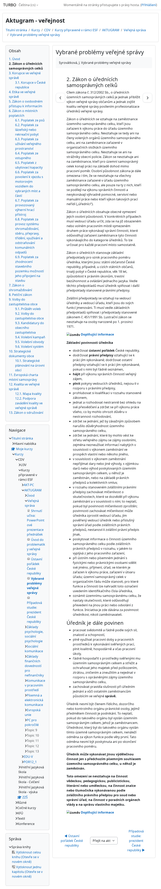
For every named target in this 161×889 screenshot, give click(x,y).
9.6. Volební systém (29, 346)
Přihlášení (148, 5)
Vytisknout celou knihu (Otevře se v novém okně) (26, 857)
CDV (47, 30)
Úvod (31, 495)
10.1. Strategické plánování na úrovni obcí (30, 365)
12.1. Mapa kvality (28, 394)
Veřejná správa (135, 30)
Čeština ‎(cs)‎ (27, 5)
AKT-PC (29, 485)
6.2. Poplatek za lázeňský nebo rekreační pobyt (27, 130)
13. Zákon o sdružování (26, 412)
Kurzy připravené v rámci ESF (76, 30)
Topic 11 (33, 741)
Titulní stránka (16, 30)
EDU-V (28, 756)
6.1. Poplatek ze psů (30, 120)
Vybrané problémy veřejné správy (35, 35)
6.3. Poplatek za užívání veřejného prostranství (28, 144)
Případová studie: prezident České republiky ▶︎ (136, 840)
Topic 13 (33, 751)
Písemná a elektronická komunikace (34, 700)
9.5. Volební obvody (29, 342)
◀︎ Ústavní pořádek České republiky (72, 841)
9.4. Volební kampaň (30, 337)
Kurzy (35, 30)
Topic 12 (33, 746)
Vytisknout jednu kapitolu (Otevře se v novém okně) (27, 872)
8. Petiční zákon (20, 295)
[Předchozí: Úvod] (60, 97)
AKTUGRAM (110, 30)
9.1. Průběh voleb (28, 309)
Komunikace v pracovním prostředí (35, 685)
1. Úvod (14, 59)
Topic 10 (33, 735)
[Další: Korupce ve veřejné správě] (147, 97)
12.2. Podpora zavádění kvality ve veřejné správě (29, 403)
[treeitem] (27, 631)
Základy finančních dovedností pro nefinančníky (34, 665)
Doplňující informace (97, 334)
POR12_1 (30, 762)
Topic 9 (32, 730)
